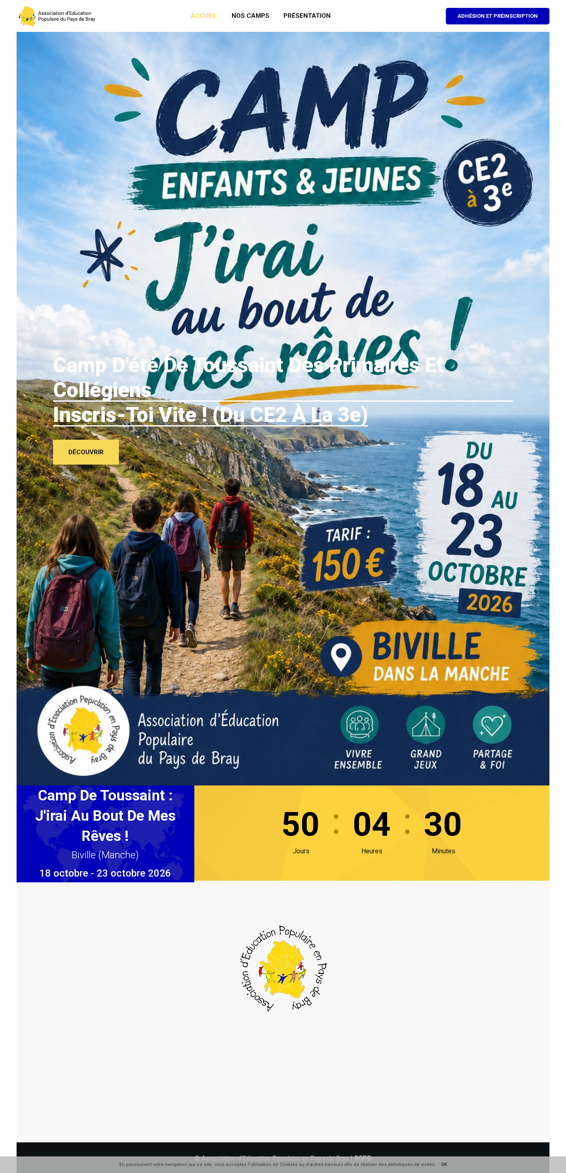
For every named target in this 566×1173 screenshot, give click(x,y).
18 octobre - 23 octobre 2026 (105, 873)
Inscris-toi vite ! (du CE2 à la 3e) (210, 415)
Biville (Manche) (105, 855)
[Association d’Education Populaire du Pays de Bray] (57, 15)
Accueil (204, 15)
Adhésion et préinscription (497, 16)
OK (444, 1164)
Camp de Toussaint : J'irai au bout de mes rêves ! (105, 816)
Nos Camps (250, 15)
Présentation (307, 15)
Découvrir (86, 452)
